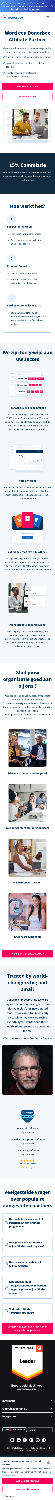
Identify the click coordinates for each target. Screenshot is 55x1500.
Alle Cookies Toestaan (27, 1481)
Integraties (9, 1416)
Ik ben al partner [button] (27, 96)
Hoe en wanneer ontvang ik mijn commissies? (25, 1264)
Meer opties (9, 1496)
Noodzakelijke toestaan (27, 1489)
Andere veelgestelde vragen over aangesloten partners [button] (27, 1328)
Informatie (9, 1400)
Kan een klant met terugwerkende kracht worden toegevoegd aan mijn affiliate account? (27, 1287)
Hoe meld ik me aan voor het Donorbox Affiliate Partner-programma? (26, 1222)
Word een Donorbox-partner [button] (27, 954)
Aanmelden (34, 9)
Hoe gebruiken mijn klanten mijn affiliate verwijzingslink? (26, 1244)
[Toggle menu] (47, 17)
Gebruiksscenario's (14, 1408)
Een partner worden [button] (27, 86)
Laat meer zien (9, 1475)
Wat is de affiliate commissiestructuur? (21, 1310)
